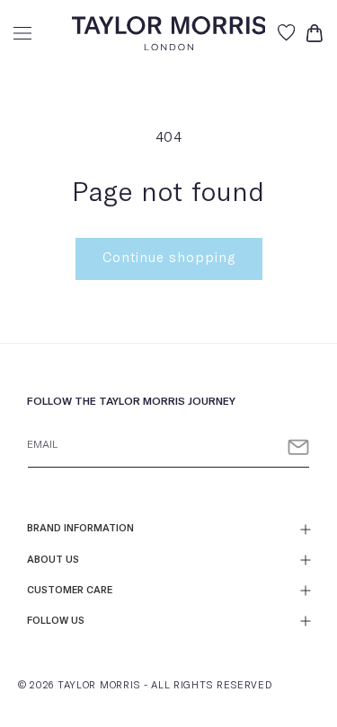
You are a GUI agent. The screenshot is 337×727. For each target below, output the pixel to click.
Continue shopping (168, 258)
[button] (22, 33)
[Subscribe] (298, 447)
